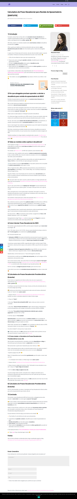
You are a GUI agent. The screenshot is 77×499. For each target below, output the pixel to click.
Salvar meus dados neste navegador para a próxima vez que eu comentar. (25, 480)
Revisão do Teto (18, 150)
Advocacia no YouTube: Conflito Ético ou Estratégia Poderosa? (59, 87)
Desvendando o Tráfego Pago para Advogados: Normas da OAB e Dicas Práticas (59, 95)
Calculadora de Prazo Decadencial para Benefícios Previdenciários (31, 281)
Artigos (62, 4)
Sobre (66, 4)
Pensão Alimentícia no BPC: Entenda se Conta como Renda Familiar (59, 91)
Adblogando (61, 60)
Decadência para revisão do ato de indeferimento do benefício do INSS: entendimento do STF (27, 136)
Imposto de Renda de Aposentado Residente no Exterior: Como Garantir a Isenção (59, 82)
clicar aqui (30, 333)
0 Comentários (29, 18)
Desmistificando (54, 61)
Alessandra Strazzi (13, 18)
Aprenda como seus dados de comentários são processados (41, 490)
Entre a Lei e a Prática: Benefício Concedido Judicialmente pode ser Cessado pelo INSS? (58, 101)
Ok (38, 497)
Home (54, 4)
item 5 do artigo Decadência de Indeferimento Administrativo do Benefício (25, 198)
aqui (23, 218)
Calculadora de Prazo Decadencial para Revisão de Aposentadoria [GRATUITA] (24, 440)
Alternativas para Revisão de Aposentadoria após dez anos (31, 144)
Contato (57, 4)
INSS (24, 18)
